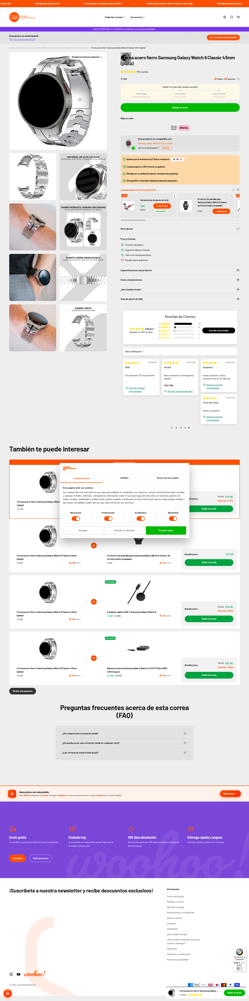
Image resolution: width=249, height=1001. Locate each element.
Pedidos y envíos (175, 901)
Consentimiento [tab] (81, 478)
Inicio (11, 48)
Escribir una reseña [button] (219, 330)
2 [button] (176, 427)
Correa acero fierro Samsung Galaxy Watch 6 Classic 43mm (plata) (118, 48)
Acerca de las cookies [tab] (168, 478)
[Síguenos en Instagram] (11, 974)
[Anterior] (233, 189)
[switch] (108, 518)
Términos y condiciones (179, 954)
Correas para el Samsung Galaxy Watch (32, 48)
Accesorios (136, 17)
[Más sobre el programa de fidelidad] (238, 78)
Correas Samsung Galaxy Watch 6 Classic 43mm (69, 48)
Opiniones (172, 948)
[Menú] (244, 948)
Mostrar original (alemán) (180, 391)
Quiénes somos (40, 858)
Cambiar (165, 148)
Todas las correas (113, 17)
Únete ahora (228, 793)
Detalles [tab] (124, 478)
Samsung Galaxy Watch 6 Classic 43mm (155, 143)
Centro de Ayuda (175, 896)
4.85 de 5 (149, 328)
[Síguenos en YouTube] (18, 974)
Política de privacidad (177, 959)
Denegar (83, 530)
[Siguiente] (238, 189)
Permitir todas (166, 530)
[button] (128, 71)
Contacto (17, 858)
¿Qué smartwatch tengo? (24, 39)
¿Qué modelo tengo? (177, 934)
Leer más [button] (168, 385)
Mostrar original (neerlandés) (137, 389)
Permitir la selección (124, 530)
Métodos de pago (175, 907)
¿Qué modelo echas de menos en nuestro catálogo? (183, 941)
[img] (132, 362)
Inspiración (172, 928)
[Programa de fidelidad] (7, 993)
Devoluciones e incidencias (180, 912)
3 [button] (181, 427)
